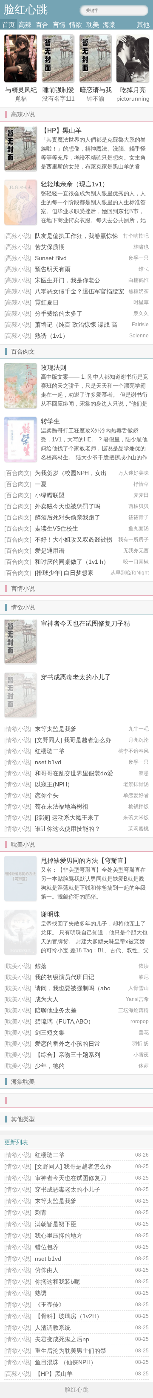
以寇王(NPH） (54, 784)
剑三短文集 (50, 1032)
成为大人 (47, 999)
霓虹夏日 (47, 302)
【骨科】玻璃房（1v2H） (68, 1316)
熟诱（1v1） (51, 335)
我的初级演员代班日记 (64, 977)
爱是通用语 (50, 550)
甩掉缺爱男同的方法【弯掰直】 (85, 860)
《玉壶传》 (50, 1304)
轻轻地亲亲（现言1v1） (74, 184)
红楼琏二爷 (50, 751)
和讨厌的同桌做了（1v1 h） (72, 561)
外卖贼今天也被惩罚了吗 (67, 506)
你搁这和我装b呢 (57, 1281)
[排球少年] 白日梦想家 (64, 572)
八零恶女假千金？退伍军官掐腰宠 (79, 291)
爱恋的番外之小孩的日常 (67, 1043)
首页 (8, 24)
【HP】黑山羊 (61, 130)
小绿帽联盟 (50, 495)
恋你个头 (47, 795)
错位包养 (47, 1247)
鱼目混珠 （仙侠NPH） (65, 1362)
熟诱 (41, 1293)
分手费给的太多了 (58, 313)
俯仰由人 (47, 1270)
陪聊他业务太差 (55, 1010)
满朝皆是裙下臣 (55, 1224)
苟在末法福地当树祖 (61, 806)
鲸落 (41, 966)
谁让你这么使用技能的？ (67, 828)
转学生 (50, 421)
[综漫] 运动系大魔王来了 (67, 817)
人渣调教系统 (53, 1327)
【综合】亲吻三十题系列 (67, 1054)
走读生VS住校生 (56, 528)
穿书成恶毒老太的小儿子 (76, 677)
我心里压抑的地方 (58, 1235)
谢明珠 (50, 914)
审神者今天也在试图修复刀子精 (85, 623)
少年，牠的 (50, 1065)
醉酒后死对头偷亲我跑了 (67, 517)
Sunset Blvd (51, 258)
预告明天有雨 (53, 269)
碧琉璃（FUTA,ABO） (64, 1021)
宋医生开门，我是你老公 (67, 280)
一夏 (41, 484)
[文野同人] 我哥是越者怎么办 (73, 740)
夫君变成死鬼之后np (62, 1339)
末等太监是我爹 (55, 728)
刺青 (41, 1212)
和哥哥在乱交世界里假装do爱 (74, 773)
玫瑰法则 (53, 367)
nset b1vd (48, 762)
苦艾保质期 (50, 247)
